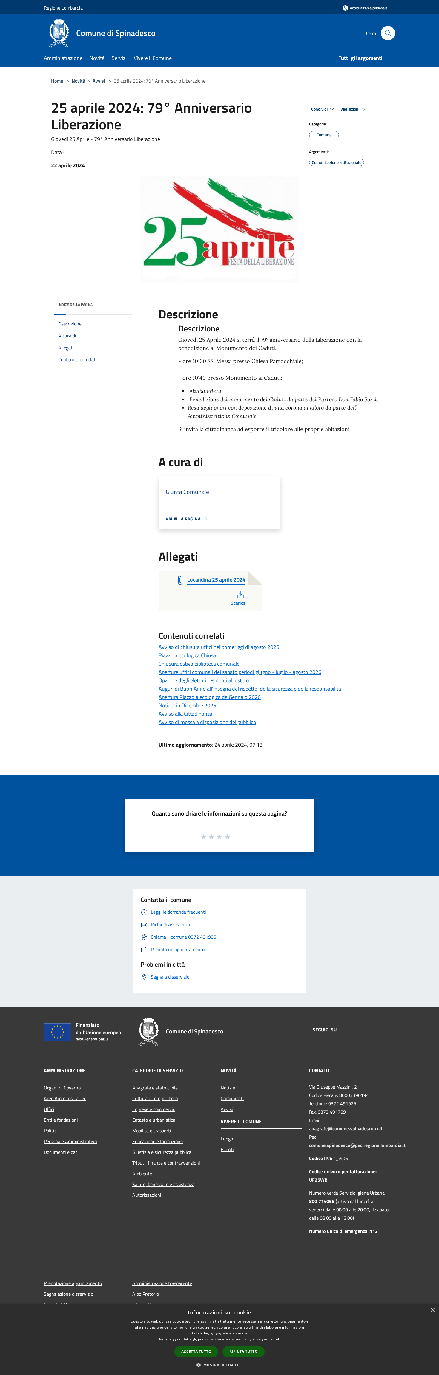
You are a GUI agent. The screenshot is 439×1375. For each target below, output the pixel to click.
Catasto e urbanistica (153, 1119)
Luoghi (227, 1138)
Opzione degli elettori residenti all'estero (204, 680)
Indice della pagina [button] (75, 304)
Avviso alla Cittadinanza (185, 714)
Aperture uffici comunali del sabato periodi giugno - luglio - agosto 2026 (240, 672)
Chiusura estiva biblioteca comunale (199, 664)
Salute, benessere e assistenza (163, 1184)
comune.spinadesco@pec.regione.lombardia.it (357, 1145)
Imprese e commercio (153, 1109)
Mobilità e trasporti (151, 1130)
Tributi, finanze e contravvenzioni (166, 1162)
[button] (219, 1365)
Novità (78, 80)
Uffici (49, 1109)
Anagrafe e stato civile (155, 1087)
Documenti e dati (61, 1152)
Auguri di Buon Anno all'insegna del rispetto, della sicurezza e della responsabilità (250, 689)
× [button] (432, 1310)
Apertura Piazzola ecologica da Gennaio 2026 (210, 697)
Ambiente (142, 1173)
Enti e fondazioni (61, 1119)
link (277, 1339)
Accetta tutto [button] (196, 1351)
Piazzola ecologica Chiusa (187, 655)
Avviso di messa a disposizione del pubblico (207, 722)
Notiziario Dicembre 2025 (187, 705)
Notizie (228, 1087)
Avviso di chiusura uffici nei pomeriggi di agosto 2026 (219, 647)
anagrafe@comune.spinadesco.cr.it (346, 1128)
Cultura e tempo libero (155, 1098)
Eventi (227, 1149)
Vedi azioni (350, 109)
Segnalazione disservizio (68, 1294)
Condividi (320, 109)
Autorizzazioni (146, 1195)
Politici (51, 1130)
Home (57, 80)
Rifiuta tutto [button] (243, 1351)
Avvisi (99, 80)
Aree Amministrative (65, 1098)
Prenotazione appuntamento (73, 1283)
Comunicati (232, 1098)
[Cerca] (388, 33)
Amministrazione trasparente (162, 1283)
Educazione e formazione (157, 1141)
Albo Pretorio (145, 1294)
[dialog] (219, 1339)
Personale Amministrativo (70, 1141)
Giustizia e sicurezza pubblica (161, 1152)
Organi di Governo (62, 1087)
